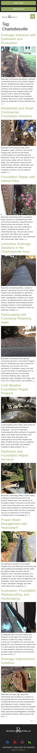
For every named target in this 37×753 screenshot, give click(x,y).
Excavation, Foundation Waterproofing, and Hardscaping (18, 594)
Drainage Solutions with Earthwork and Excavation (18, 39)
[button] (32, 16)
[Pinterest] (14, 742)
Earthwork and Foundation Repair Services (14, 455)
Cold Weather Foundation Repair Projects (14, 389)
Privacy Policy (18, 750)
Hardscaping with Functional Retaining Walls (16, 318)
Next (33, 721)
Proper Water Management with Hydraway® (14, 524)
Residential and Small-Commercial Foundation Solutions (17, 112)
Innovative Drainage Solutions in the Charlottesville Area (16, 248)
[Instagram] (22, 742)
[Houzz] (29, 742)
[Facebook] (7, 742)
